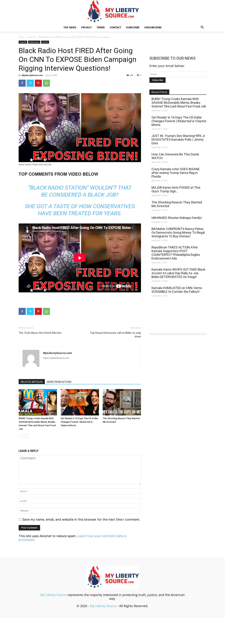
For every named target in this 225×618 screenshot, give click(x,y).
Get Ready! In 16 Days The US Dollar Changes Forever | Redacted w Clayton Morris (79, 422)
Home (22, 37)
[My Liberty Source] (112, 11)
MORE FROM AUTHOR (59, 381)
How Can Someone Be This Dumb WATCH (175, 156)
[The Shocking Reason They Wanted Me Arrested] (122, 402)
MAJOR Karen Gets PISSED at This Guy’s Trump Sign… (176, 189)
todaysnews (34, 42)
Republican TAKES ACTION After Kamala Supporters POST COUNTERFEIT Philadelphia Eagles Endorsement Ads (176, 252)
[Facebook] (22, 83)
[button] (202, 27)
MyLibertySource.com (32, 75)
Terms (101, 27)
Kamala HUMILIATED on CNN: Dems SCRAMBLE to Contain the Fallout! (177, 289)
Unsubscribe (153, 27)
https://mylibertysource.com (56, 358)
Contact (115, 27)
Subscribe (132, 27)
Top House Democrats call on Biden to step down (115, 334)
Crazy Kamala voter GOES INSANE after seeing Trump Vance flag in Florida (176, 172)
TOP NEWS (69, 27)
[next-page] (26, 436)
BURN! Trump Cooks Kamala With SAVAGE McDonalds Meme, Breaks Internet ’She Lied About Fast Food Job (179, 102)
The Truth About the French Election (40, 332)
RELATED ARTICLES (32, 381)
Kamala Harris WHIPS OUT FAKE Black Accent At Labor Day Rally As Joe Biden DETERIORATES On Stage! (178, 273)
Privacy (86, 27)
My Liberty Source (53, 595)
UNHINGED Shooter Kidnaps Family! (177, 218)
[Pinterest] (38, 83)
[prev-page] (21, 436)
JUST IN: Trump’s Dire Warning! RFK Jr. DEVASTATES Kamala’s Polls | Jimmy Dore (178, 139)
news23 (32, 37)
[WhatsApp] (46, 83)
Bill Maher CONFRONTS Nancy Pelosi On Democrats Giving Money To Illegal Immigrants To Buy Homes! (178, 232)
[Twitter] (30, 83)
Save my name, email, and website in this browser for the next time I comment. (81, 519)
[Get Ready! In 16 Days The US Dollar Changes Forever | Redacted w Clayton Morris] (80, 402)
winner (45, 42)
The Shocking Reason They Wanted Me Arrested (177, 204)
